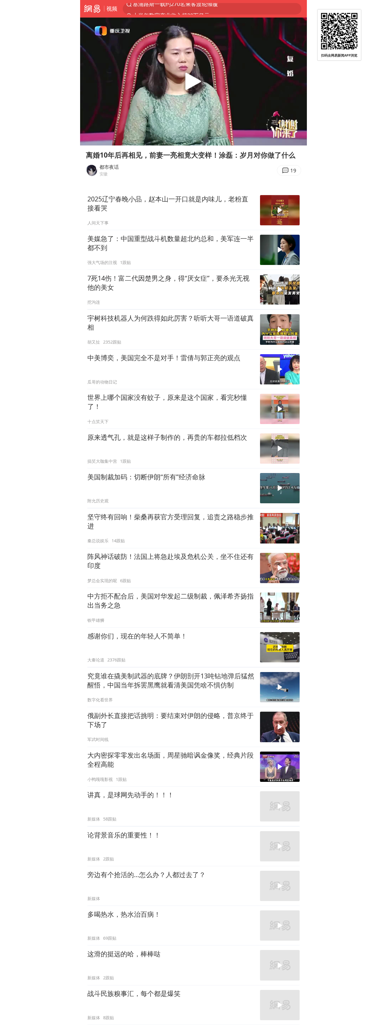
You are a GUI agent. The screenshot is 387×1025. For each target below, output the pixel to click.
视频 (111, 8)
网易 (92, 9)
